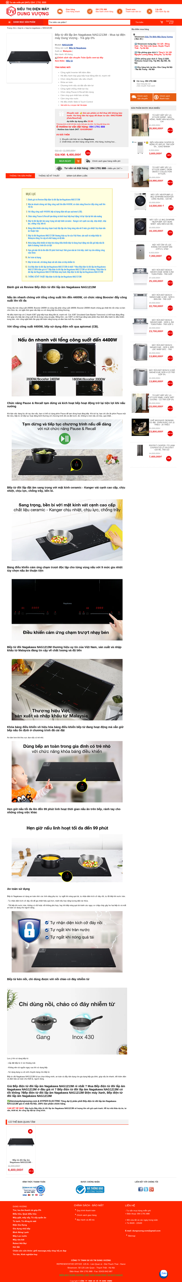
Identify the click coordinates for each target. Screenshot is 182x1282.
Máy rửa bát (18, 1239)
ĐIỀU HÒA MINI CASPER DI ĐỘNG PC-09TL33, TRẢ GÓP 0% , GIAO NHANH (162, 144)
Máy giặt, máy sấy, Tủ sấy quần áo (29, 1217)
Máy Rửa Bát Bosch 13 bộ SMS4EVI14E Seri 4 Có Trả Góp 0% (162, 372)
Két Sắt (16, 1247)
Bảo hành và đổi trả (85, 1220)
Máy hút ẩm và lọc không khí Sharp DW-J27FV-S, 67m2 (162, 247)
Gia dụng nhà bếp (21, 1228)
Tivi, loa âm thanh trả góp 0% (27, 1210)
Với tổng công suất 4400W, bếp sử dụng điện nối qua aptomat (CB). (55, 211)
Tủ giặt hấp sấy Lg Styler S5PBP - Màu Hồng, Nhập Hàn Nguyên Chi (162, 118)
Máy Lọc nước (20, 1236)
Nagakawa (81, 48)
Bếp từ (72, 48)
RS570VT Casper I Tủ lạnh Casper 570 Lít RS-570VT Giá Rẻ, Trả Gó (162, 447)
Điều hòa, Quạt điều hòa (24, 1214)
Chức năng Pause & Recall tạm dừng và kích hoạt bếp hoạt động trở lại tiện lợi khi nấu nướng (65, 216)
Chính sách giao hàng (87, 1215)
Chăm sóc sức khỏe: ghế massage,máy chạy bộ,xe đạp (39, 1251)
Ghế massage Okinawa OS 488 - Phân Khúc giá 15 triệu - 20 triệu (161, 422)
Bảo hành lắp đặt (162, 10)
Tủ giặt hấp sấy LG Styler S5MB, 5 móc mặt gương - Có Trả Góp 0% (162, 397)
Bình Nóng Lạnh (21, 1232)
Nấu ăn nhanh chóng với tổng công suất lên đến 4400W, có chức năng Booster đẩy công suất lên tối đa (66, 205)
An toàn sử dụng (34, 257)
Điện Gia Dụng (20, 1225)
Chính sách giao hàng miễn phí (106, 161)
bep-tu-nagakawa (33, 28)
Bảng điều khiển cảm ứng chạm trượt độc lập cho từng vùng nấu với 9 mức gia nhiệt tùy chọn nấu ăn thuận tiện (67, 229)
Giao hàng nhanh (73, 10)
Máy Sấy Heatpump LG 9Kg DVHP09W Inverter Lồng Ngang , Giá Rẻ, (161, 197)
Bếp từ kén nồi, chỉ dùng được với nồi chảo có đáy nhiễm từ (51, 261)
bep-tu (20, 28)
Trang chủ (11, 28)
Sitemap (131, 1236)
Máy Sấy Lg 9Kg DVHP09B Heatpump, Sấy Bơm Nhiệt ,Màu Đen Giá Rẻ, (162, 222)
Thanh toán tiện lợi (133, 10)
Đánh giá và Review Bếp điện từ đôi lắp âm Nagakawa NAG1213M (54, 199)
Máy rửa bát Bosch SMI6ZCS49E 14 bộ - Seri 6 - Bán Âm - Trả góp (161, 297)
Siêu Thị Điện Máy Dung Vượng (159, 37)
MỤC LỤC (31, 194)
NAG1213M (47, 28)
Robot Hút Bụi (20, 1243)
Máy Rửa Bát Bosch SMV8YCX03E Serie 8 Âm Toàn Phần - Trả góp (162, 272)
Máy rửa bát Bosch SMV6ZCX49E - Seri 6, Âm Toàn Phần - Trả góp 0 (162, 322)
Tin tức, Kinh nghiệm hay (25, 1254)
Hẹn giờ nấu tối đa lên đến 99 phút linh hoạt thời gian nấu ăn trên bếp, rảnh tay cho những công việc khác (66, 251)
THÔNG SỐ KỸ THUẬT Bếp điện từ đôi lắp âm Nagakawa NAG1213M (54, 276)
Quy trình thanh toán (86, 1210)
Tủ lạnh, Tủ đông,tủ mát (24, 1221)
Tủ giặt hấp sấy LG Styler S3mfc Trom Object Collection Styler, (162, 170)
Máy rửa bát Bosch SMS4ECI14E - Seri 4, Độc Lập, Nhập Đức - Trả (162, 347)
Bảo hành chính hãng (104, 10)
